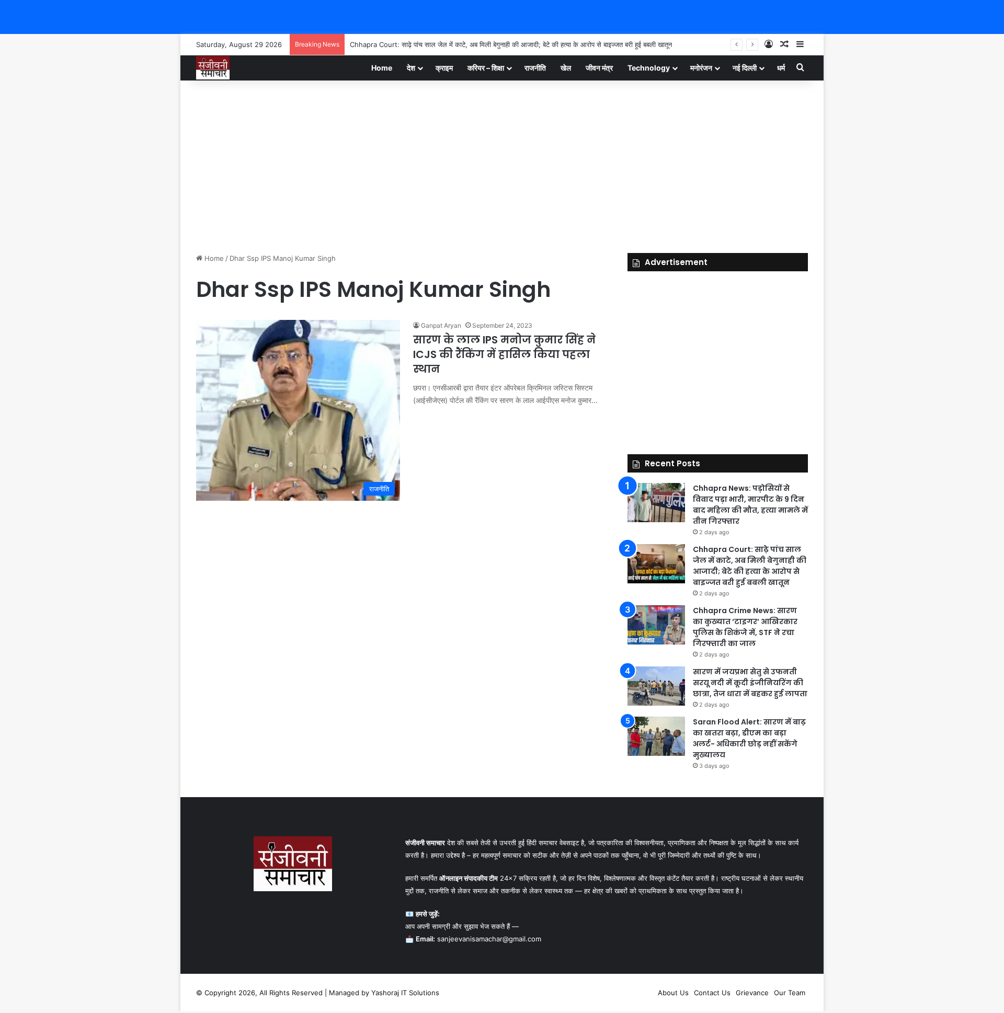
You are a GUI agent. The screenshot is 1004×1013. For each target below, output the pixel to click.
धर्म (781, 67)
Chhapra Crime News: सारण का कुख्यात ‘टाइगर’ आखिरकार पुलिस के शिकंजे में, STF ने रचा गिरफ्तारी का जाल (745, 627)
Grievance (752, 992)
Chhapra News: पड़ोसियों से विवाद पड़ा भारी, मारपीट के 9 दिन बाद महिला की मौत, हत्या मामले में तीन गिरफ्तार (750, 504)
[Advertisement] (502, 164)
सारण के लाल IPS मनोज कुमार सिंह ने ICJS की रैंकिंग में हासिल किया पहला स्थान (504, 354)
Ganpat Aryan (441, 325)
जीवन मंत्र (599, 67)
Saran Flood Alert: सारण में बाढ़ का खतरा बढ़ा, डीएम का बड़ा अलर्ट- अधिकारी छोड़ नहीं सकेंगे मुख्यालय (749, 738)
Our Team (789, 992)
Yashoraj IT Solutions (405, 992)
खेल (566, 67)
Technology (649, 67)
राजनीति (535, 67)
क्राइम (444, 67)
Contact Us (712, 992)
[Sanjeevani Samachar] (213, 67)
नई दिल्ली (745, 67)
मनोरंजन (701, 67)
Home (381, 67)
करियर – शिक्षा (485, 67)
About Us (673, 992)
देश (411, 67)
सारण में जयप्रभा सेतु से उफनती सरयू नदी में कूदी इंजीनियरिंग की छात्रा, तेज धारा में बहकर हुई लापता (750, 682)
